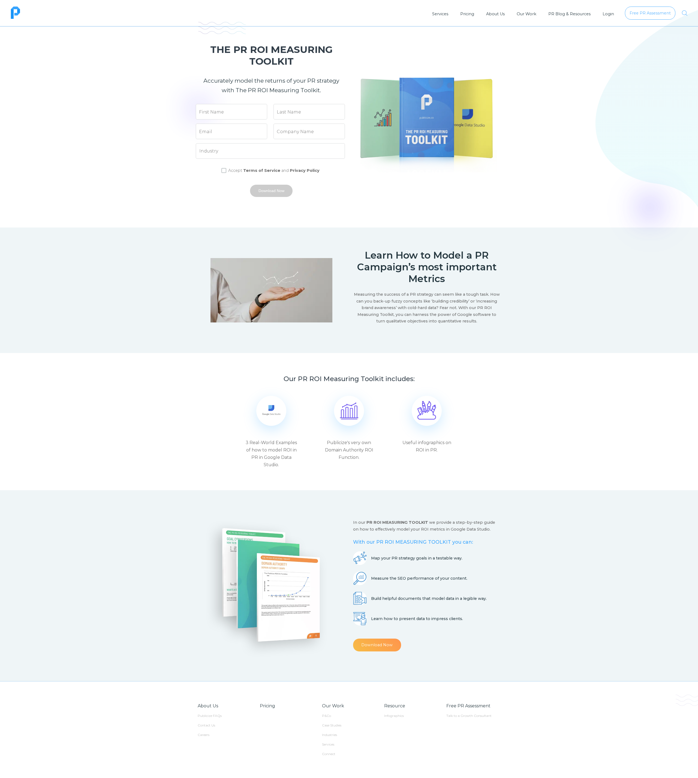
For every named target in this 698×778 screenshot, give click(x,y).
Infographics (394, 716)
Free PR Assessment (468, 705)
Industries (329, 735)
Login (608, 14)
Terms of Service (261, 170)
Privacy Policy (305, 170)
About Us (495, 14)
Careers (203, 735)
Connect (328, 754)
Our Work (526, 14)
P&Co (326, 716)
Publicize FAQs (210, 716)
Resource (394, 705)
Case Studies (331, 725)
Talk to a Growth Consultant (469, 716)
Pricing (467, 14)
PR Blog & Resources (569, 14)
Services (440, 14)
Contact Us (206, 725)
